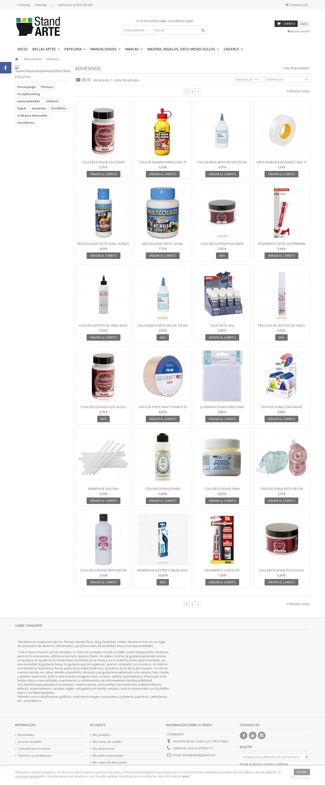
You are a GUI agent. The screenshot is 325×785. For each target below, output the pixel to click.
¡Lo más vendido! (30, 742)
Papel (21, 108)
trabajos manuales (32, 115)
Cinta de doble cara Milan (281, 407)
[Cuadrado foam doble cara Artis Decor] (222, 376)
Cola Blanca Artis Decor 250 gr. (222, 162)
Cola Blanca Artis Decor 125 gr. (163, 325)
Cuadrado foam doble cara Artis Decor (222, 409)
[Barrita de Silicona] (103, 458)
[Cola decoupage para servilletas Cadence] (163, 458)
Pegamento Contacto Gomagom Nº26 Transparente (222, 572)
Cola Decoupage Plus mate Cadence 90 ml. (103, 164)
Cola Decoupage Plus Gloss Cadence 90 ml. (103, 409)
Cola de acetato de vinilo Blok (103, 325)
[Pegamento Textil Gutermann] (282, 213)
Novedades (26, 735)
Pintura (47, 87)
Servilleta (58, 108)
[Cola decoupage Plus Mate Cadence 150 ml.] (222, 213)
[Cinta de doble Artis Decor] (282, 458)
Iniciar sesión (300, 31)
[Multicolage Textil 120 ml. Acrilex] (163, 213)
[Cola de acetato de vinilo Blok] (103, 294)
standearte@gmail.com (199, 755)
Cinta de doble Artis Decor (281, 489)
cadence (52, 101)
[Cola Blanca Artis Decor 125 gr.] (163, 294)
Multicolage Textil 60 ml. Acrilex (103, 243)
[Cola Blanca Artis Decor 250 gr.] (222, 131)
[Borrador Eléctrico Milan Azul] (163, 539)
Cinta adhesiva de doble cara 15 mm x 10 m (281, 164)
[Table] (89, 80)
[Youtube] (252, 735)
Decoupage (26, 87)
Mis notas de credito (107, 742)
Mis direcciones (104, 749)
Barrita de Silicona (103, 489)
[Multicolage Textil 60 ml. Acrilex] (103, 213)
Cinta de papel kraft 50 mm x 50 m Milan (162, 409)
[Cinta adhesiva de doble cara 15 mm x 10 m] (282, 131)
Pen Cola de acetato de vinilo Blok (281, 327)
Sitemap (41, 5)
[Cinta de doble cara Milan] (282, 376)
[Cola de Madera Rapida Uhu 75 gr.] (163, 131)
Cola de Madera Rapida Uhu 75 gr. (163, 164)
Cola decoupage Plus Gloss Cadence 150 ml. (281, 572)
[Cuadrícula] (78, 80)
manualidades (28, 101)
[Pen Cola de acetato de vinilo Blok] (282, 294)
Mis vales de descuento (110, 762)
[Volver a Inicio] (16, 59)
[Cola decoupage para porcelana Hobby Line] (222, 458)
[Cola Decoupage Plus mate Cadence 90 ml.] (103, 131)
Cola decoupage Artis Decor (103, 570)
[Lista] (83, 80)
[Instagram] (262, 735)
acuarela (38, 108)
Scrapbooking (28, 94)
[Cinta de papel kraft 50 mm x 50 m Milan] (163, 376)
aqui (189, 21)
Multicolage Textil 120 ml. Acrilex (162, 245)
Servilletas (25, 122)
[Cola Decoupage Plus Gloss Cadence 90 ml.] (103, 376)
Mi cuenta (97, 725)
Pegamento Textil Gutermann (281, 243)
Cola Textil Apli (222, 325)
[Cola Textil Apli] (222, 294)
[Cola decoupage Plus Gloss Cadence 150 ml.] (282, 539)
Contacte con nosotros (34, 749)
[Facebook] (243, 735)
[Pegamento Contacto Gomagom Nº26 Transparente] (222, 539)
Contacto (23, 5)
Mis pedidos (101, 735)
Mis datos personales (108, 756)
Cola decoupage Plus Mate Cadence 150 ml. (222, 245)
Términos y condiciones (35, 756)
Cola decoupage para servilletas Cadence (162, 491)
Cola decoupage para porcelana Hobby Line (222, 491)
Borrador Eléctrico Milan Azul (163, 570)
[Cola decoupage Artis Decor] (103, 539)
